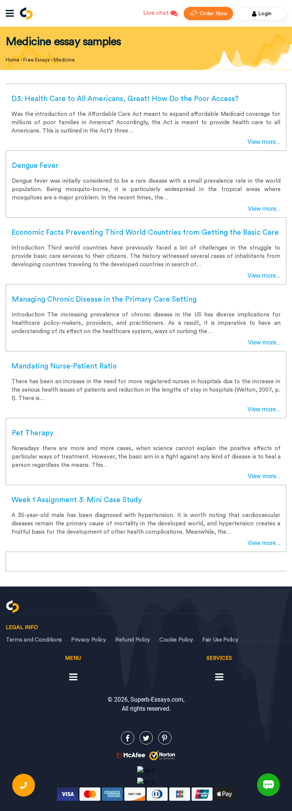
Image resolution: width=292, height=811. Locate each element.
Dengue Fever (35, 165)
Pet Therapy (33, 433)
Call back (23, 785)
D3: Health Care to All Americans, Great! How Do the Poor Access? (125, 99)
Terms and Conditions (34, 640)
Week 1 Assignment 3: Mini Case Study (76, 500)
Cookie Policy (176, 640)
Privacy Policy (88, 640)
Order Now (213, 13)
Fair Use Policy (220, 640)
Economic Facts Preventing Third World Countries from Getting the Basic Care (145, 232)
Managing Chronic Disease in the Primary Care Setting (104, 299)
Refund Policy (132, 640)
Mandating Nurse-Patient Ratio (64, 366)
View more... (264, 141)
